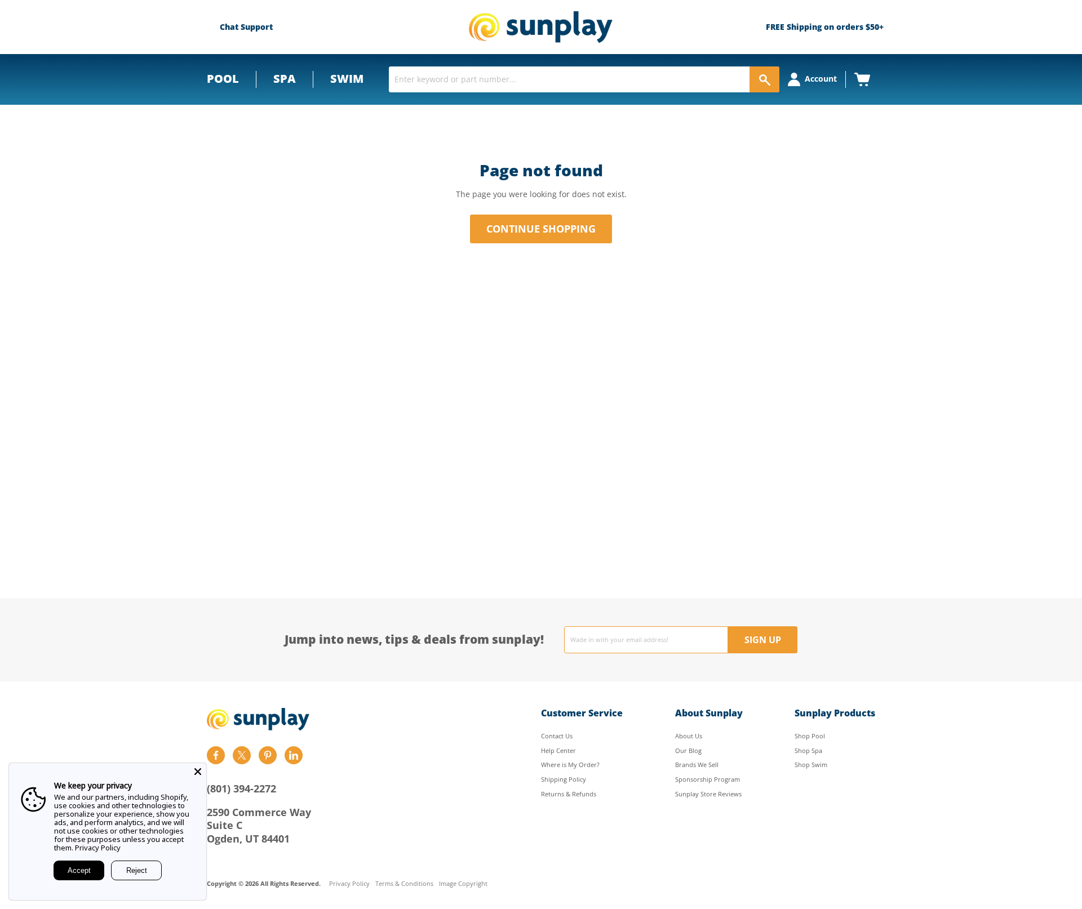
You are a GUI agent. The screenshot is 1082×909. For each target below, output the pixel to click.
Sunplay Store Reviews (708, 794)
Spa (284, 78)
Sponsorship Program (707, 779)
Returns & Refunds (568, 794)
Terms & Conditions (404, 884)
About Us (688, 736)
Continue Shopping (541, 228)
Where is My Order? (570, 764)
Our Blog (688, 750)
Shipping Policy (563, 779)
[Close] (197, 771)
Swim (346, 78)
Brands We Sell (697, 764)
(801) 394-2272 (241, 788)
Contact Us (557, 736)
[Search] (764, 79)
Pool (223, 78)
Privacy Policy (349, 884)
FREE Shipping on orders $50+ (825, 26)
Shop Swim (811, 764)
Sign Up (762, 640)
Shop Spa (808, 750)
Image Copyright (463, 884)
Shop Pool (810, 736)
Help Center (558, 750)
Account (821, 78)
